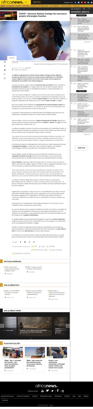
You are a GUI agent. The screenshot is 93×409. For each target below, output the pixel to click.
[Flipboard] (52, 391)
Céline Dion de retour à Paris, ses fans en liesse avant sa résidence (84, 129)
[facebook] (57, 391)
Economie (10, 6)
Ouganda (52, 246)
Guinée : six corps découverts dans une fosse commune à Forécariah (83, 106)
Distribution (58, 396)
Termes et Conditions (23, 396)
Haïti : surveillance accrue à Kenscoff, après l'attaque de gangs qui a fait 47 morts (83, 69)
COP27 (35, 246)
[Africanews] (11, 2)
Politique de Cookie (46, 396)
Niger (6, 357)
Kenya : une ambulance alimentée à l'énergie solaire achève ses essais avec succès (84, 53)
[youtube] (42, 391)
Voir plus (81, 148)
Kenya (50, 357)
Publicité (67, 396)
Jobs (73, 396)
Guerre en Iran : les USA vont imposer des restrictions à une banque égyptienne (84, 36)
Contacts (35, 396)
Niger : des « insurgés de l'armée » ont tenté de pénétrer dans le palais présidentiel (84, 61)
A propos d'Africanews (7, 396)
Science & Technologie (39, 6)
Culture (26, 6)
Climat (43, 246)
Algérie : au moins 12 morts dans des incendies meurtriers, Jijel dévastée (83, 121)
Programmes (66, 6)
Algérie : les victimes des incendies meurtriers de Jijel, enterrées (83, 86)
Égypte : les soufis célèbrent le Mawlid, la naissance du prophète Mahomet (34, 292)
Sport (18, 6)
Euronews (5, 400)
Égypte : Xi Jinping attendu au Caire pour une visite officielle (12, 292)
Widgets (86, 396)
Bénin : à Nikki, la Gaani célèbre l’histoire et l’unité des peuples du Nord (84, 21)
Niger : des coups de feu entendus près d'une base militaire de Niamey (84, 78)
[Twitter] (47, 391)
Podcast (76, 6)
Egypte (12, 58)
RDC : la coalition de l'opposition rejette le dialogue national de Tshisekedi (83, 29)
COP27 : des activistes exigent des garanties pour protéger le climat (12, 269)
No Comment (54, 6)
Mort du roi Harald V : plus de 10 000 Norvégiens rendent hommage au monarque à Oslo (83, 97)
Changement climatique (22, 253)
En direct (77, 9)
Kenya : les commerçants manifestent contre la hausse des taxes (83, 114)
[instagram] (62, 391)
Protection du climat (40, 250)
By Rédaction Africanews (19, 68)
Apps (79, 396)
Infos (3, 6)
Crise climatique (56, 250)
